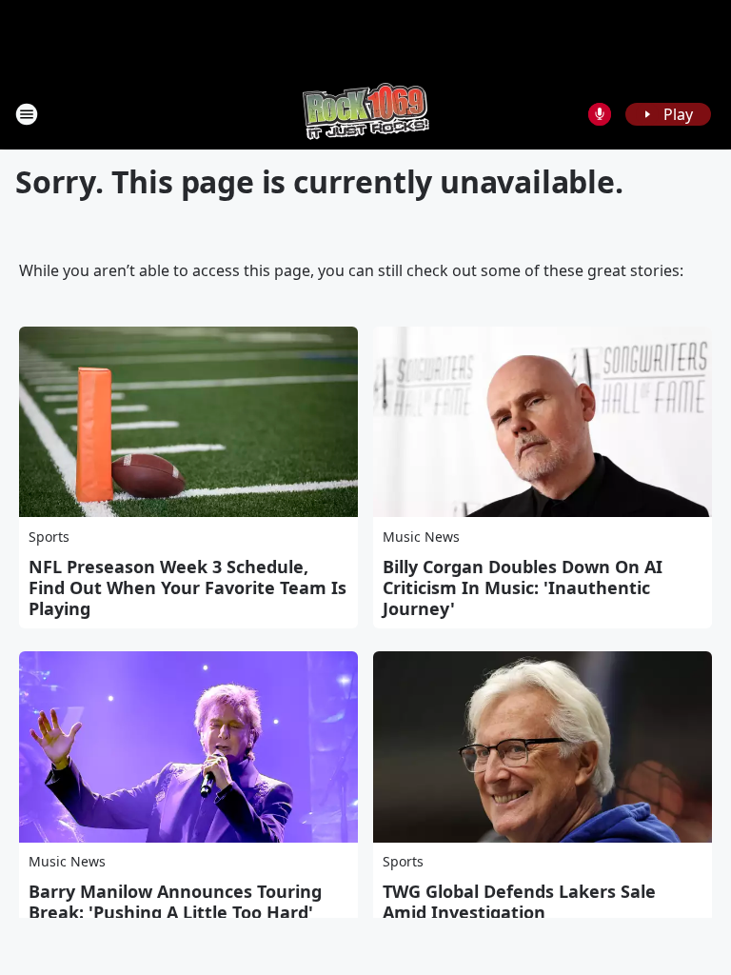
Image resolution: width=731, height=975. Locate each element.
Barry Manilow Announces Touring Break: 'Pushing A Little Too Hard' (175, 902)
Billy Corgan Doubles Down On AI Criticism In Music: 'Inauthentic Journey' (522, 587)
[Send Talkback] (599, 114)
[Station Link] (366, 114)
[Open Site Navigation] (26, 114)
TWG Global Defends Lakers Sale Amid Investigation (519, 902)
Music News (421, 536)
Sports (49, 536)
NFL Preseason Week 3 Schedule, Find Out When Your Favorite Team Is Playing (187, 587)
